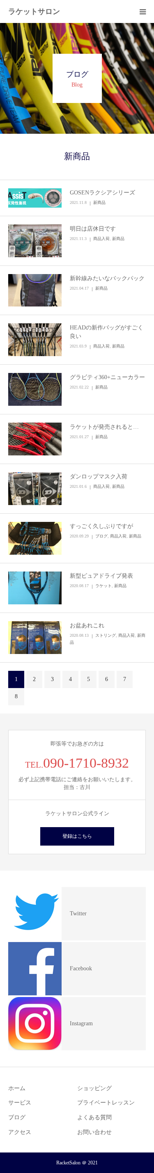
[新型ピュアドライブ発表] (35, 588)
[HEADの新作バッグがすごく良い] (35, 339)
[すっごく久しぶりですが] (35, 538)
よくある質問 (94, 1117)
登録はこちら (77, 836)
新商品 (99, 202)
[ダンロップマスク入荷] (35, 488)
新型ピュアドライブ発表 (101, 576)
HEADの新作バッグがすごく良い (106, 332)
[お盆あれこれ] (35, 637)
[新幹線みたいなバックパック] (35, 290)
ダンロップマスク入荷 (98, 476)
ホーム (16, 1088)
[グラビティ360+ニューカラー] (35, 389)
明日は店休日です (93, 229)
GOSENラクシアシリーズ (102, 193)
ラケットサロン (34, 11)
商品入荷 (101, 238)
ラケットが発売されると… (104, 427)
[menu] (142, 11)
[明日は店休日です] (35, 240)
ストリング (105, 635)
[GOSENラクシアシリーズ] (35, 198)
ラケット (103, 585)
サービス (19, 1103)
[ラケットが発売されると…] (35, 439)
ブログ (101, 536)
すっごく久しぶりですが (101, 526)
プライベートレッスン (106, 1103)
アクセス (19, 1132)
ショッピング (94, 1088)
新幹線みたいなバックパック (107, 278)
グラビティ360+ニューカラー (107, 377)
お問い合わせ (94, 1132)
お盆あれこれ (87, 625)
